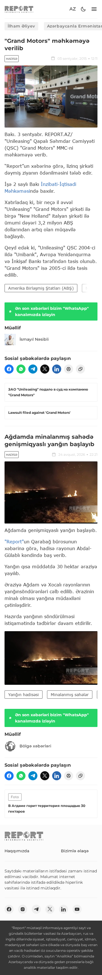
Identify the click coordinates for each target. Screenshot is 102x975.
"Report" (14, 541)
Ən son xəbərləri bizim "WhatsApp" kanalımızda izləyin (52, 311)
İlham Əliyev (21, 26)
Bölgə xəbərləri (35, 746)
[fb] (9, 369)
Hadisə (11, 59)
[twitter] (44, 369)
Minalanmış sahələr (70, 694)
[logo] (19, 9)
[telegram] (32, 369)
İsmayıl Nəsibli (34, 339)
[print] (68, 369)
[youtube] (77, 909)
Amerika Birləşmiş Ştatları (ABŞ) (41, 288)
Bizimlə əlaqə (75, 850)
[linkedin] (56, 369)
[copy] (80, 369)
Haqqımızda (17, 850)
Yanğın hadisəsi (23, 694)
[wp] (21, 369)
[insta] (22, 909)
